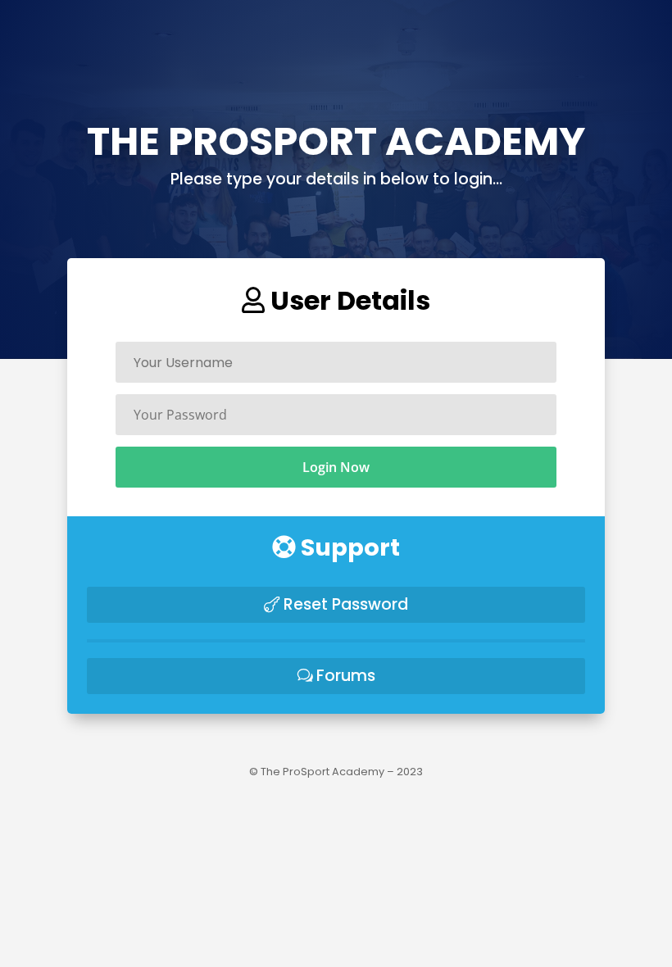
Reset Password (346, 604)
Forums (345, 676)
